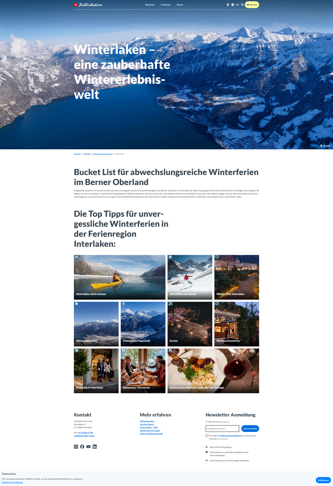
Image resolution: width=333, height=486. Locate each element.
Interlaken (326, 146)
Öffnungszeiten (147, 421)
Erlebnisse (166, 4)
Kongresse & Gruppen (150, 430)
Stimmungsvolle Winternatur (103, 154)
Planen (180, 4)
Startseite (77, 154)
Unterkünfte (146, 427)
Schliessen (323, 480)
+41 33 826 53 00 (85, 432)
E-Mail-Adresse (218, 421)
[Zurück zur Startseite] (88, 5)
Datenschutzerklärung (230, 435)
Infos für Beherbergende (151, 433)
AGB (155, 427)
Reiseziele (150, 4)
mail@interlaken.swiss (84, 435)
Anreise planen (147, 424)
